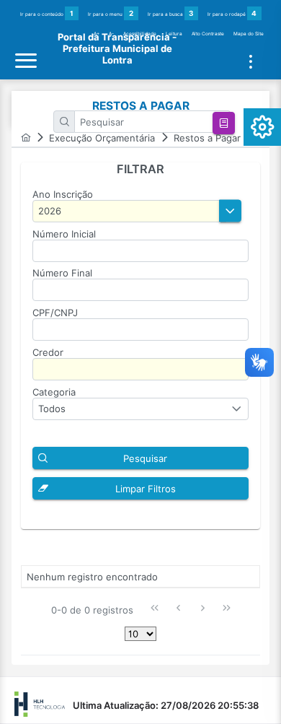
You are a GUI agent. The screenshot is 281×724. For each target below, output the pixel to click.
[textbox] (153, 121)
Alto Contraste (208, 34)
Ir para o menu (110, 13)
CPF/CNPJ (55, 312)
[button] (224, 123)
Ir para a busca (171, 13)
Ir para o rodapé (232, 13)
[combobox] (140, 409)
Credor (47, 352)
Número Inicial (64, 234)
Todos (52, 408)
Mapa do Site (248, 34)
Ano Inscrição (62, 194)
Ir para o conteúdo (46, 13)
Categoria (54, 392)
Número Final (62, 273)
